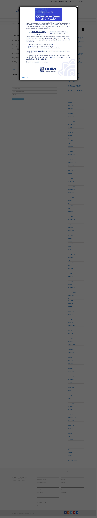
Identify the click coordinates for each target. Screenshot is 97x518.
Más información (25, 77)
